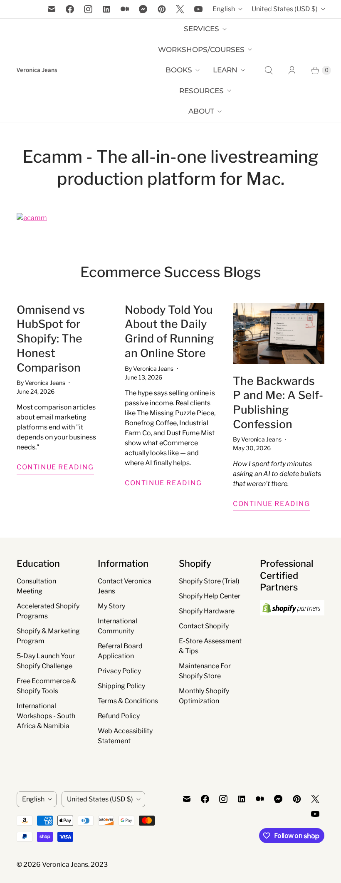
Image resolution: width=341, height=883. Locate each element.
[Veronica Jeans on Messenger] (143, 9)
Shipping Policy (121, 686)
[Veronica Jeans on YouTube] (198, 9)
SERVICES (201, 29)
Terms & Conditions (128, 701)
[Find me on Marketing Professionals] (292, 623)
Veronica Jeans (65, 864)
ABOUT (201, 111)
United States (285, 9)
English (224, 9)
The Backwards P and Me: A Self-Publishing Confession (278, 402)
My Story (111, 606)
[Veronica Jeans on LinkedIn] (106, 9)
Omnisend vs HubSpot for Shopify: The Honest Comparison (51, 339)
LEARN (225, 70)
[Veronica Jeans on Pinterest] (162, 9)
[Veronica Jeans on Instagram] (88, 9)
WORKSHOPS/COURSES (201, 49)
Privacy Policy (119, 671)
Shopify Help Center (209, 596)
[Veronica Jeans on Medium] (125, 9)
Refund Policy (119, 716)
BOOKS (179, 70)
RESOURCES (201, 91)
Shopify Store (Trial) (209, 581)
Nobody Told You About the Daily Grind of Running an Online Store (169, 331)
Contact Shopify (204, 626)
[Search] (268, 70)
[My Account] (292, 70)
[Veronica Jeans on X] (180, 9)
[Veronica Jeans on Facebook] (70, 9)
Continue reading (55, 467)
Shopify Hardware (207, 611)
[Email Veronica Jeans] (51, 9)
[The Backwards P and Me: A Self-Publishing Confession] (278, 333)
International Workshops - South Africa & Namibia (46, 716)
